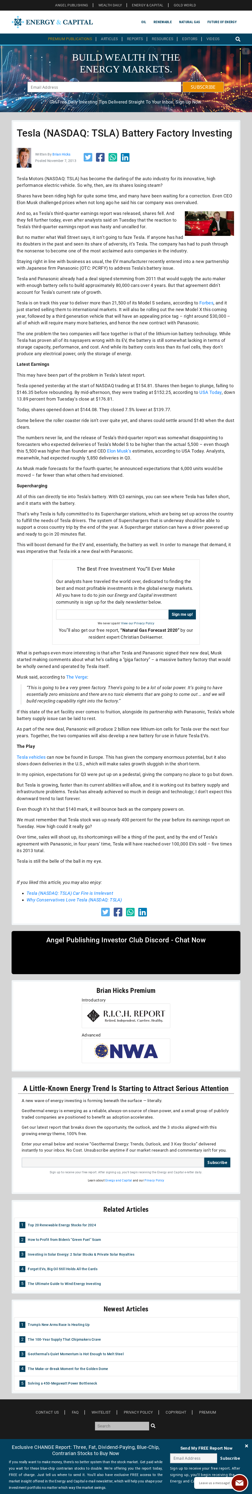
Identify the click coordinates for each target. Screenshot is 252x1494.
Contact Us (47, 1412)
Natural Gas (189, 22)
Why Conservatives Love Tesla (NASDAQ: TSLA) (74, 899)
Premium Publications (70, 39)
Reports (135, 39)
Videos (213, 39)
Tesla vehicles (31, 757)
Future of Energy (222, 22)
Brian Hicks (61, 154)
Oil (143, 22)
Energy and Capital (118, 1180)
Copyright (176, 1412)
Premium (207, 1412)
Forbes (206, 302)
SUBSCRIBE (203, 87)
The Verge (76, 677)
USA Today (210, 392)
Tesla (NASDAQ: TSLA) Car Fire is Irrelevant (70, 893)
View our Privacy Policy (137, 623)
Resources (162, 39)
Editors (189, 39)
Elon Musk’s (119, 451)
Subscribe (217, 1162)
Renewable (163, 22)
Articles (109, 39)
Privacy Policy (154, 1180)
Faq (75, 1412)
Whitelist (101, 1412)
